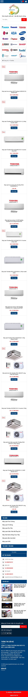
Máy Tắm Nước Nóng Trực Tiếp (11, 534)
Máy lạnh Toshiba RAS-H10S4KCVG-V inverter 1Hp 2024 (14, 150)
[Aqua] (14, 33)
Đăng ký (23, 626)
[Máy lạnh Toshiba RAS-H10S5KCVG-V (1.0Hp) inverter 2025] (14, 111)
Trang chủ (6, 60)
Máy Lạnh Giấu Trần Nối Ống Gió (11, 531)
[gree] (5, 39)
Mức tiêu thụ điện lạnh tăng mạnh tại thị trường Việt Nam (20, 612)
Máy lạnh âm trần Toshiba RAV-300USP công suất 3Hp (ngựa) (14, 506)
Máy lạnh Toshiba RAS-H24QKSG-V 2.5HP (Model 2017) (14, 471)
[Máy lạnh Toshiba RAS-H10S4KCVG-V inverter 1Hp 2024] (14, 140)
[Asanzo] (14, 55)
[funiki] (22, 50)
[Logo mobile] (14, 9)
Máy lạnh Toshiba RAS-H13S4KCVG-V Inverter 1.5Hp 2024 (14, 241)
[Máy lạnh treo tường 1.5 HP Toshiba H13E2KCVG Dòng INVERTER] (14, 206)
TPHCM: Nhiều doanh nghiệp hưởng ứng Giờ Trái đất (19, 605)
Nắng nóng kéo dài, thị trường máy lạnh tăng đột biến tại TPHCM (20, 586)
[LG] (5, 33)
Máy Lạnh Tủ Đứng (7, 525)
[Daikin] (5, 27)
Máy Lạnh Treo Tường (8, 521)
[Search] (24, 19)
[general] (5, 50)
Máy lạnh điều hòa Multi (8, 538)
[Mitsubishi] (5, 44)
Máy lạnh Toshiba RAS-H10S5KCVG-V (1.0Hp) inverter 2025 (14, 122)
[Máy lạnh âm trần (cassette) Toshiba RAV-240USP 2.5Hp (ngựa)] (14, 428)
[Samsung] (22, 33)
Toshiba (12, 60)
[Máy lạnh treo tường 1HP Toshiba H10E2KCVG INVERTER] (14, 77)
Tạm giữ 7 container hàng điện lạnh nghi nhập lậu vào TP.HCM (19, 595)
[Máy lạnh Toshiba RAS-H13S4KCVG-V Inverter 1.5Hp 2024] (14, 234)
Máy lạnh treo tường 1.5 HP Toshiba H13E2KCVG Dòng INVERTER (14, 220)
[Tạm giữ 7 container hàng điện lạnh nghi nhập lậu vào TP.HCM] (7, 597)
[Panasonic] (14, 27)
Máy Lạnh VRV (6, 541)
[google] (10, 633)
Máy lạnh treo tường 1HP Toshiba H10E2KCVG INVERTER (14, 92)
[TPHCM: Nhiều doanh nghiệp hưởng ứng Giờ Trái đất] (7, 605)
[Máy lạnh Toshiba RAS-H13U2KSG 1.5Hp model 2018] (14, 260)
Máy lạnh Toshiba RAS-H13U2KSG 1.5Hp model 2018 (14, 272)
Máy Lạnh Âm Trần (7, 528)
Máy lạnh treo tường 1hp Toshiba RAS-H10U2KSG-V (14, 185)
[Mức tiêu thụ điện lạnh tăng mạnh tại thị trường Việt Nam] (7, 613)
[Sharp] (22, 44)
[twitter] (7, 633)
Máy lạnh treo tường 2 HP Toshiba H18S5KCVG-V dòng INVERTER (14, 307)
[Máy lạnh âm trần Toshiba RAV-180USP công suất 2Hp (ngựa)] (14, 359)
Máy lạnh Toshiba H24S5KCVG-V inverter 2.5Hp (14, 408)
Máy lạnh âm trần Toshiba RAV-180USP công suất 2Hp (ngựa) (14, 373)
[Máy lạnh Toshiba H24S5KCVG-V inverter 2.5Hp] (14, 394)
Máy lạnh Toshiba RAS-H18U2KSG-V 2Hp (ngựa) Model (14, 338)
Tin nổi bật (5, 581)
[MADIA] (22, 55)
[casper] (5, 55)
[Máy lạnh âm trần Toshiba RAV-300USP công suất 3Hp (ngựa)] (14, 492)
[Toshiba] (22, 27)
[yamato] (14, 50)
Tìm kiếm (4, 518)
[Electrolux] (14, 44)
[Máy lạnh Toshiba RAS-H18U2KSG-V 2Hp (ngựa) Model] (14, 326)
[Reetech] (22, 39)
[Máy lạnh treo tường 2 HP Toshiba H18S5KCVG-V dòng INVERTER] (14, 293)
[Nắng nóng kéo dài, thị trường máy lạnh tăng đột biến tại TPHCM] (7, 588)
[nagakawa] (14, 39)
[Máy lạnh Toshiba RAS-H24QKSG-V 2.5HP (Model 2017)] (14, 460)
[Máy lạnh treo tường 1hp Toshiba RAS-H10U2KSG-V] (14, 171)
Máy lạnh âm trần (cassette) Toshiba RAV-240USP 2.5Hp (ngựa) (14, 443)
